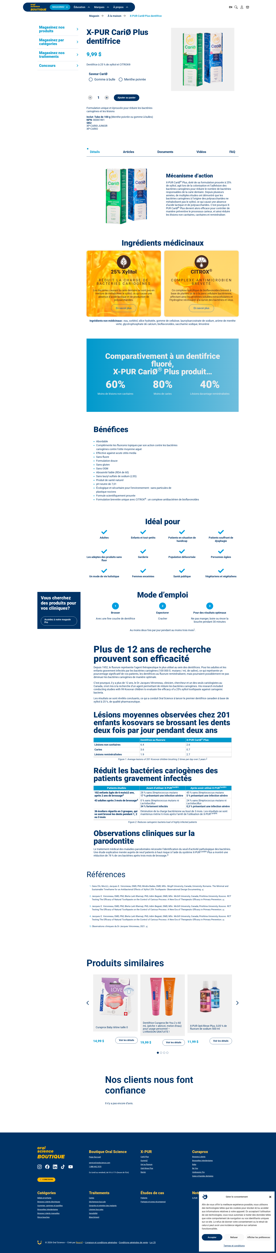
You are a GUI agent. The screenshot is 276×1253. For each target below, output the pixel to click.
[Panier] (248, 7)
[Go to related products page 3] (164, 1053)
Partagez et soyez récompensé (153, 1202)
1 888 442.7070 (95, 1167)
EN (230, 7)
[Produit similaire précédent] (90, 1003)
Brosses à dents (198, 1157)
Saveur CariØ (98, 74)
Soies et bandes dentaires (202, 1176)
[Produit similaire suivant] (235, 1003)
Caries (91, 1198)
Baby (194, 1164)
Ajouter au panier (127, 97)
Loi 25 (153, 1242)
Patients (144, 1198)
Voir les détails (126, 1040)
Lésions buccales (96, 1210)
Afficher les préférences (258, 1237)
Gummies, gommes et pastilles (50, 1206)
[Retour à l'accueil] (38, 7)
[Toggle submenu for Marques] (108, 7)
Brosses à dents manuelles (48, 1213)
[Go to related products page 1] (158, 1053)
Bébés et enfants (44, 1198)
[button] (270, 1196)
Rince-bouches (43, 1217)
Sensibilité (93, 1213)
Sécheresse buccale (97, 1202)
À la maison (114, 15)
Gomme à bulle (104, 79)
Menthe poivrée (135, 79)
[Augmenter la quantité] (107, 97)
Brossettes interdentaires (202, 1161)
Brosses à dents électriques (48, 1202)
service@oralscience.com (99, 1163)
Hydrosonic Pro (198, 1172)
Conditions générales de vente (133, 1242)
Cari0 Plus (145, 1157)
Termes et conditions (234, 1245)
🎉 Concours (46, 1180)
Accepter (212, 1237)
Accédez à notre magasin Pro (57, 620)
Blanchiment (94, 1217)
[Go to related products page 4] (167, 1053)
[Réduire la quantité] (90, 97)
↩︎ (203, 889)
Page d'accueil (95, 1157)
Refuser (234, 1237)
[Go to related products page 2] (161, 1053)
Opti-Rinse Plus (147, 1168)
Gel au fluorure (146, 1164)
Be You (195, 1168)
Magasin (94, 15)
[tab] (95, 152)
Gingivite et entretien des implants (103, 1206)
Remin (143, 1172)
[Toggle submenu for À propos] (127, 7)
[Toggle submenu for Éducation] (89, 7)
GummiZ (144, 1161)
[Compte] (242, 7)
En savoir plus (124, 308)
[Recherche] (236, 7)
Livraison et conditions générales (101, 1242)
